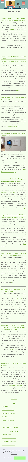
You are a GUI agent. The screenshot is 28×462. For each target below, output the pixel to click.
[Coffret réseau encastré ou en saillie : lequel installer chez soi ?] (13, 143)
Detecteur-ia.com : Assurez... (9, 413)
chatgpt (12, 29)
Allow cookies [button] (20, 458)
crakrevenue (13, 349)
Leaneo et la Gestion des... (8, 445)
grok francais (18, 298)
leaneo (18, 90)
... (1, 49)
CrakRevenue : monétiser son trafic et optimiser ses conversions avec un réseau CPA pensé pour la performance (13, 327)
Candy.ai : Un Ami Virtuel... (8, 420)
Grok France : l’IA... (7, 406)
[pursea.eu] (14, 4)
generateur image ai (11, 126)
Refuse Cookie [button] (8, 458)
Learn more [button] (14, 454)
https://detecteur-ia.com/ (15, 385)
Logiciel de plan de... (7, 434)
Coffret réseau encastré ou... (9, 438)
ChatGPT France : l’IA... (8, 410)
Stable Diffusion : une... (7, 416)
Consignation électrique (8, 192)
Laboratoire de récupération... (9, 441)
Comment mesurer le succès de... (10, 427)
